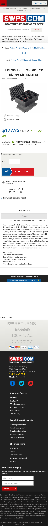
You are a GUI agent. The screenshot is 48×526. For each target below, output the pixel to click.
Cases (12, 452)
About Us (13, 398)
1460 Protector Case (9, 36)
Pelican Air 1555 (24, 36)
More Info (42, 142)
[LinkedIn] (14, 191)
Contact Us (14, 401)
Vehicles (13, 461)
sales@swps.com (19, 404)
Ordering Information (18, 425)
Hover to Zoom (13, 119)
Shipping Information (18, 431)
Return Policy (15, 414)
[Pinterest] (17, 191)
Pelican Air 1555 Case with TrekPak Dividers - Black (24, 50)
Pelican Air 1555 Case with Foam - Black (24, 60)
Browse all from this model (14, 198)
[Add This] (19, 189)
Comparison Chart (7, 41)
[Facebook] (22, 189)
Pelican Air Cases (34, 39)
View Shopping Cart (17, 428)
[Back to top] (39, 518)
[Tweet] (10, 191)
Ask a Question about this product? (15, 182)
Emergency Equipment (18, 458)
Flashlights (14, 448)
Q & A (24, 216)
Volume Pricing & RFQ (18, 434)
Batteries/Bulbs (16, 455)
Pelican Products (20, 39)
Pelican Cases (21, 41)
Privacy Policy (15, 410)
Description (24, 210)
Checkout (39, 3)
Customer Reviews (17, 437)
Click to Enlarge (13, 116)
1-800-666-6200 (19, 407)
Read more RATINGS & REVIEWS (22, 280)
